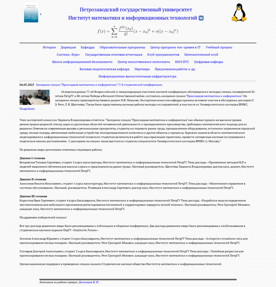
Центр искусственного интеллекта (144, 62)
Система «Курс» (68, 54)
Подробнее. (27, 109)
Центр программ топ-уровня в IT (175, 47)
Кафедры (88, 47)
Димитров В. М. (89, 282)
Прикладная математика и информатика (214, 96)
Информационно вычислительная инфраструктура (137, 76)
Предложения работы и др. (175, 69)
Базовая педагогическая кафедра (105, 69)
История (49, 47)
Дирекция (68, 47)
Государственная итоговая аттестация (113, 54)
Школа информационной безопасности (82, 62)
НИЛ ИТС (182, 62)
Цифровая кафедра (208, 62)
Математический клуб (201, 54)
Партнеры (142, 69)
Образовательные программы (122, 47)
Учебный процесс (219, 47)
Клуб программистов (163, 54)
